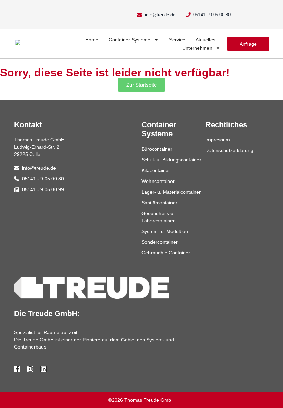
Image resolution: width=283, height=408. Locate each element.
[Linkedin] (43, 369)
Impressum (217, 139)
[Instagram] (30, 369)
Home (91, 40)
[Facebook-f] (17, 369)
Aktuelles (205, 40)
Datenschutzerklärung (229, 150)
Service (177, 40)
